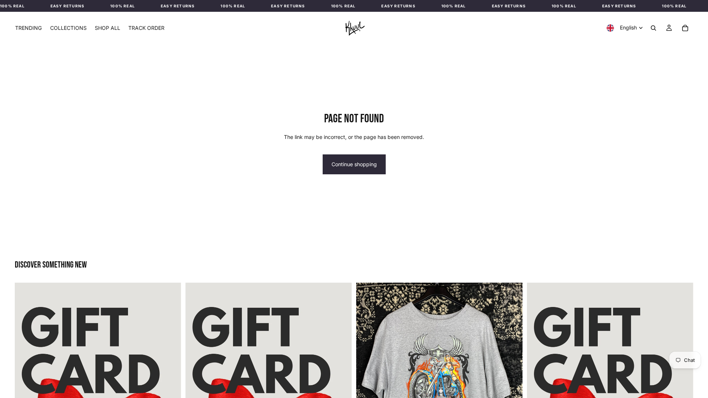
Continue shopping (354, 164)
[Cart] (685, 28)
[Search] (653, 28)
